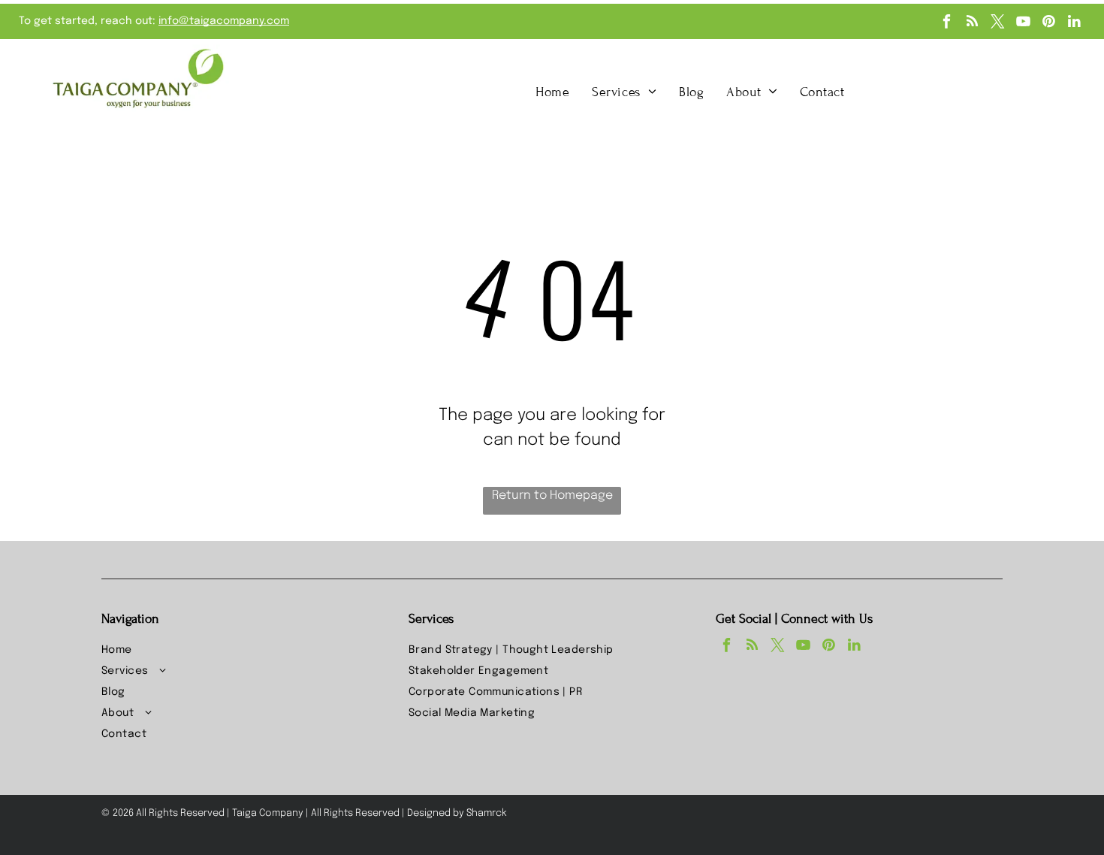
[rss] (972, 23)
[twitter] (998, 23)
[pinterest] (1049, 23)
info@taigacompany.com (223, 21)
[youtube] (1023, 23)
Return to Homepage (552, 495)
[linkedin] (1074, 23)
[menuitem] (552, 91)
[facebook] (947, 23)
